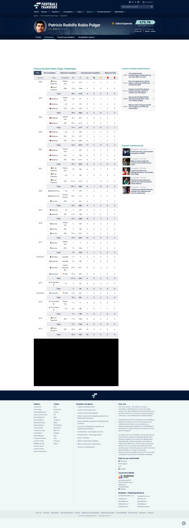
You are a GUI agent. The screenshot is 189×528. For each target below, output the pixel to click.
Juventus (57, 420)
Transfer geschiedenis (66, 37)
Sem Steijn (37, 409)
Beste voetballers (84, 438)
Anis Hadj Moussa (40, 412)
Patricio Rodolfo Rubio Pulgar (49, 16)
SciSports (127, 431)
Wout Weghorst (39, 417)
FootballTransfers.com (126, 496)
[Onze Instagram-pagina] (132, 2)
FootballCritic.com (143, 496)
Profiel (38, 37)
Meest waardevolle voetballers (88, 441)
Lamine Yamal (39, 449)
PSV (55, 407)
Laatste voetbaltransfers (86, 407)
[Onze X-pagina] (135, 2)
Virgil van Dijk (38, 428)
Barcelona (57, 428)
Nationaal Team (110, 73)
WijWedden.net (123, 504)
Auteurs (151, 513)
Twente (56, 412)
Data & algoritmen (66, 513)
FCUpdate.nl (122, 499)
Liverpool (57, 441)
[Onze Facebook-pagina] (129, 2)
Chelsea (56, 433)
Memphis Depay (39, 422)
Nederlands (148, 2)
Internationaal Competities (90, 73)
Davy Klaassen (39, 420)
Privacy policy (132, 513)
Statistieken (119, 12)
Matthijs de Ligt (39, 443)
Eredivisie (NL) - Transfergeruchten (90, 435)
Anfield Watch (123, 506)
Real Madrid (58, 425)
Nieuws (44, 12)
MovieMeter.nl (123, 501)
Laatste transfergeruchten (87, 410)
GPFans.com (141, 499)
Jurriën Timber (39, 441)
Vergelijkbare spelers (86, 37)
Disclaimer (142, 513)
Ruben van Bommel (40, 415)
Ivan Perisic (38, 407)
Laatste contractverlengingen (88, 413)
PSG (55, 438)
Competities (68, 12)
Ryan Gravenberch (40, 451)
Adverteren (55, 513)
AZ (55, 415)
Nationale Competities (68, 73)
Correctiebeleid (121, 513)
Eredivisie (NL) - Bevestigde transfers (90, 432)
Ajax (55, 417)
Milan (55, 422)
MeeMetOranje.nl (143, 506)
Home (36, 12)
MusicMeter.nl (142, 501)
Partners (46, 513)
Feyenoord (57, 409)
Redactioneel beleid (107, 513)
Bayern (56, 443)
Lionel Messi (38, 433)
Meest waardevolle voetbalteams (89, 444)
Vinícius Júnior (39, 446)
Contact (77, 513)
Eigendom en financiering (90, 513)
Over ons (39, 513)
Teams (79, 12)
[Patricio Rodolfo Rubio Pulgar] (40, 26)
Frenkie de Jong (39, 430)
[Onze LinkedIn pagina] (138, 2)
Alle (37, 73)
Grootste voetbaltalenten (86, 447)
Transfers (55, 12)
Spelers (90, 12)
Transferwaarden (103, 12)
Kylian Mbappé (39, 436)
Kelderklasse (141, 504)
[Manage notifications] (184, 523)
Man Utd (56, 430)
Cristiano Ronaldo (40, 438)
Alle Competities (50, 73)
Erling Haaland (39, 425)
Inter (55, 436)
